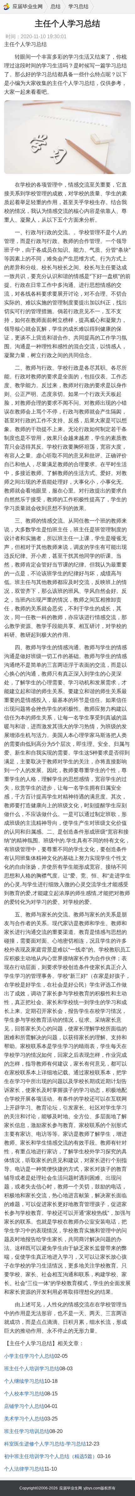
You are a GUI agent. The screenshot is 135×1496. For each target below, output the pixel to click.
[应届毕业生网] (6, 6)
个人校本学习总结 (24, 1393)
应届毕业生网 (28, 6)
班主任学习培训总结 (26, 1431)
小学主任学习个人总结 (29, 1356)
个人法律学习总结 (24, 1469)
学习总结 (78, 6)
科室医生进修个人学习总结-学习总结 (45, 1443)
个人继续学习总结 (24, 1381)
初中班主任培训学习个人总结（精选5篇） (50, 1456)
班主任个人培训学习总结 (31, 1368)
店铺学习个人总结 (24, 1406)
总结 (56, 6)
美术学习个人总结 (24, 1418)
